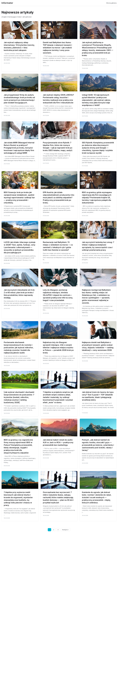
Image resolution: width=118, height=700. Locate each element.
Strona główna (111, 3)
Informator (7, 3)
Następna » (65, 529)
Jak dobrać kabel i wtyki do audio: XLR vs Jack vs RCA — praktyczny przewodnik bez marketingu (58, 442)
